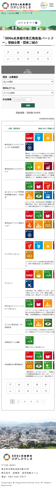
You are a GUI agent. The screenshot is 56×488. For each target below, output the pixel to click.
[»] (43, 401)
